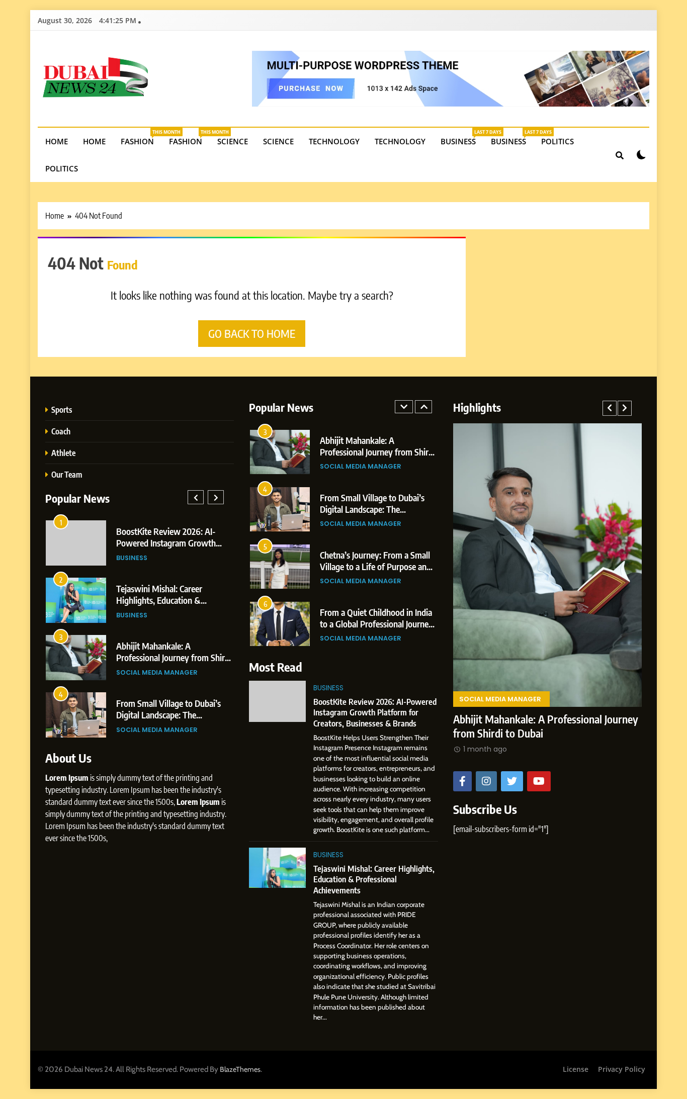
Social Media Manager (157, 558)
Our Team (66, 474)
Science (232, 141)
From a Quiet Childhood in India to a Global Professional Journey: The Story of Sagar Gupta (173, 600)
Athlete (63, 452)
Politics (557, 141)
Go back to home (251, 333)
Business (462, 137)
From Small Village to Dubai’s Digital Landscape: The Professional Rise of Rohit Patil (375, 451)
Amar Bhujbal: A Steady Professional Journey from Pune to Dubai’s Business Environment (174, 657)
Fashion (141, 137)
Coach (60, 431)
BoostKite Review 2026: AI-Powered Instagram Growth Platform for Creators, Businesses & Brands (375, 712)
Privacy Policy (621, 1069)
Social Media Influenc (156, 729)
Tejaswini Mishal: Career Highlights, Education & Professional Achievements (374, 879)
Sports (61, 409)
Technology (334, 141)
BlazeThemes (240, 1069)
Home (56, 141)
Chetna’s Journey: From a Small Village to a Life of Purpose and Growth (171, 542)
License (575, 1069)
